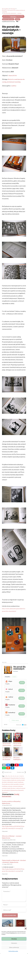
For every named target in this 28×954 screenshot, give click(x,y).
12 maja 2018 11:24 (7, 805)
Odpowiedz (5, 831)
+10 (6, 776)
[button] (25, 928)
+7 (19, 776)
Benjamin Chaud (9, 778)
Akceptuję (14, 939)
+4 (13, 776)
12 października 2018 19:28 (8, 840)
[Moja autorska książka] (7, 925)
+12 (11, 776)
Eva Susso (21, 778)
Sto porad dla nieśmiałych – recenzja (11, 30)
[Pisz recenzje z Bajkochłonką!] (20, 925)
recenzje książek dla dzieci (8, 788)
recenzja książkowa (18, 786)
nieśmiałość (10, 782)
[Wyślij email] (4, 765)
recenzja (10, 786)
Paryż (3, 784)
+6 (17, 776)
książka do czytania (16, 780)
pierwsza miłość (9, 784)
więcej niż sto (12, 75)
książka (8, 780)
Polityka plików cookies (13, 951)
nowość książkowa (18, 782)
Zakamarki (5, 792)
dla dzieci (16, 778)
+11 (8, 776)
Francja (4, 780)
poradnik (16, 784)
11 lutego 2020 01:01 (7, 864)
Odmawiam (14, 943)
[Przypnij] (17, 765)
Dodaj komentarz (10, 795)
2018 (3, 778)
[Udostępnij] (8, 765)
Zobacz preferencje (14, 947)
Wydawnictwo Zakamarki (16, 790)
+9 (22, 776)
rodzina (18, 788)
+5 (15, 776)
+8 (20, 776)
